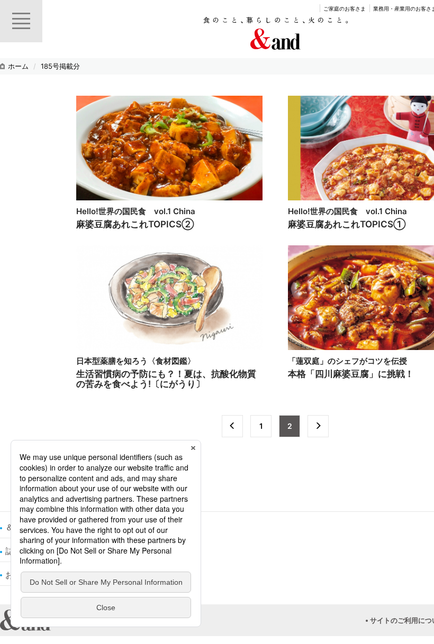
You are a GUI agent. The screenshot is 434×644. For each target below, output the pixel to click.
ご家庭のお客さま (344, 8)
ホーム (18, 66)
